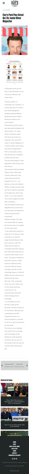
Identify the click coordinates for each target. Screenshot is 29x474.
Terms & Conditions (17, 462)
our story (15, 449)
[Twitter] (12, 458)
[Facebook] (14, 458)
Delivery (24, 462)
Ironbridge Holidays (14, 455)
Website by (13, 471)
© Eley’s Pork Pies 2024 (7, 462)
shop (14, 444)
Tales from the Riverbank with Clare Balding (14, 425)
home (14, 442)
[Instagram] (16, 458)
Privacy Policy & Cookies (18, 466)
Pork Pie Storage (8, 466)
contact (14, 453)
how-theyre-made (14, 446)
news (14, 451)
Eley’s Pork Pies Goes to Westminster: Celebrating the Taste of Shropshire (14, 401)
